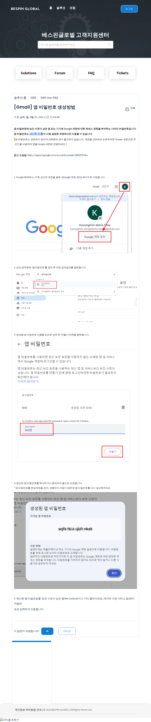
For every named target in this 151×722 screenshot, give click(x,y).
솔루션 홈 (20, 97)
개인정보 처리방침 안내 (28, 709)
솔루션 (61, 8)
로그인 (129, 8)
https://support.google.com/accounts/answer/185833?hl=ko (58, 155)
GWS (33, 97)
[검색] (109, 44)
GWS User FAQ (49, 97)
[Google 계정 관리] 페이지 (76, 177)
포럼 (73, 8)
